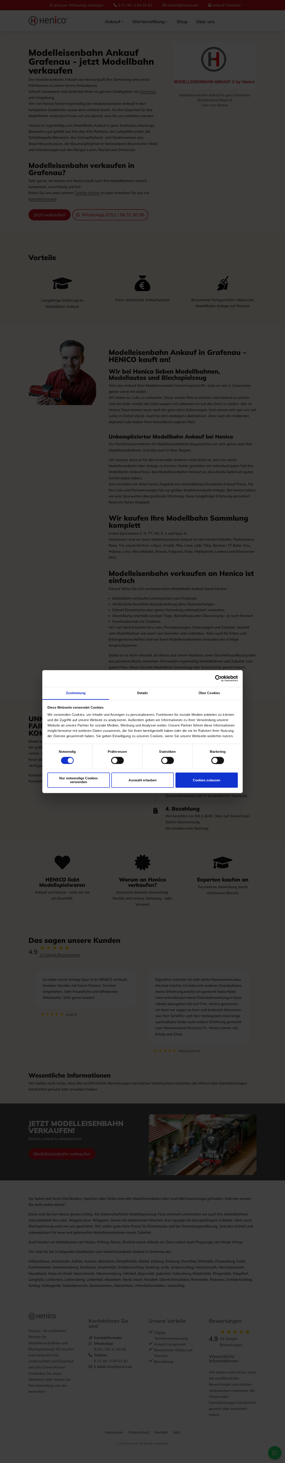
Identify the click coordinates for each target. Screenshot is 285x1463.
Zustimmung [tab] (76, 693)
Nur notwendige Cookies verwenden (78, 780)
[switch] (117, 760)
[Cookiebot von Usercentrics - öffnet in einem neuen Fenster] (218, 678)
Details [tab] (142, 693)
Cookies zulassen (206, 780)
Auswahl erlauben (142, 780)
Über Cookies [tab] (209, 693)
